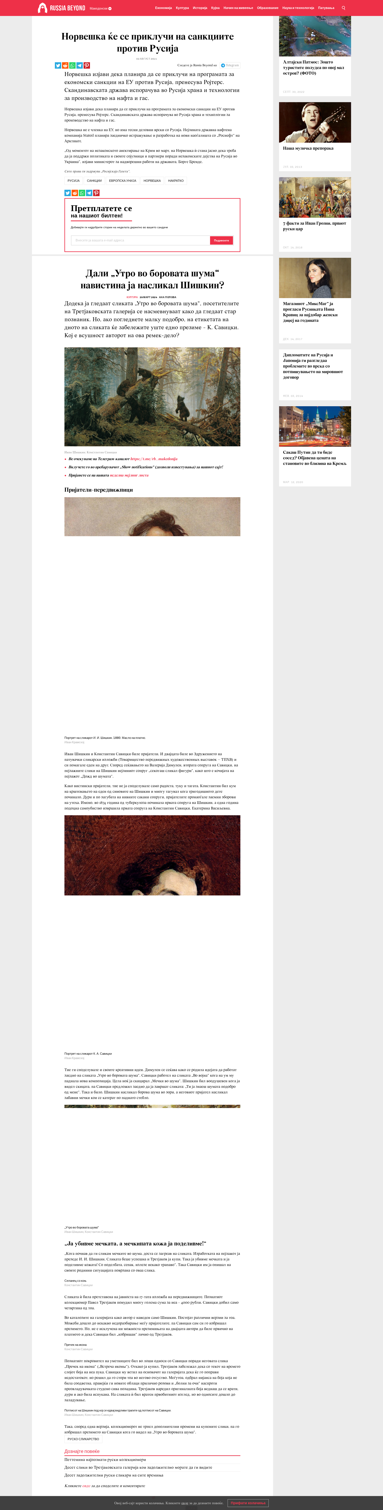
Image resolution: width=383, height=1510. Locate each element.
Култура (182, 8)
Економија (163, 8)
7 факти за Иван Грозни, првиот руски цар (314, 226)
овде (184, 1503)
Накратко (176, 181)
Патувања (326, 8)
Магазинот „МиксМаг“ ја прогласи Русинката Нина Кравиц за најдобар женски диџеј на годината (310, 312)
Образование (267, 8)
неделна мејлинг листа (129, 475)
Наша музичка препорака (308, 148)
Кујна (215, 8)
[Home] (42, 8)
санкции (94, 181)
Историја (200, 8)
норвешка (152, 181)
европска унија (122, 181)
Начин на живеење (238, 8)
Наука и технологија (298, 8)
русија (74, 181)
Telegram (232, 65)
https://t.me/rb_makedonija (153, 459)
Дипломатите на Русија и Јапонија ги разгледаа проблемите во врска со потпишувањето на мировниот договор (313, 366)
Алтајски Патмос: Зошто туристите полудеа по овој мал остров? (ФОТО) (313, 68)
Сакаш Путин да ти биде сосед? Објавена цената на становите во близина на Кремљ (314, 458)
